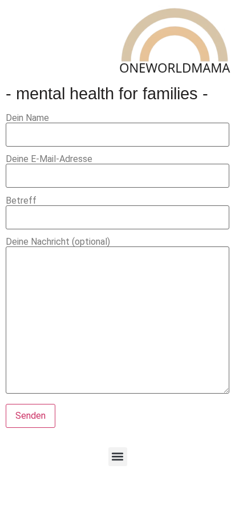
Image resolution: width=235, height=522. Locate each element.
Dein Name (27, 118)
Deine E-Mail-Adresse (49, 159)
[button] (117, 456)
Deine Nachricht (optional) (58, 242)
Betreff (21, 201)
